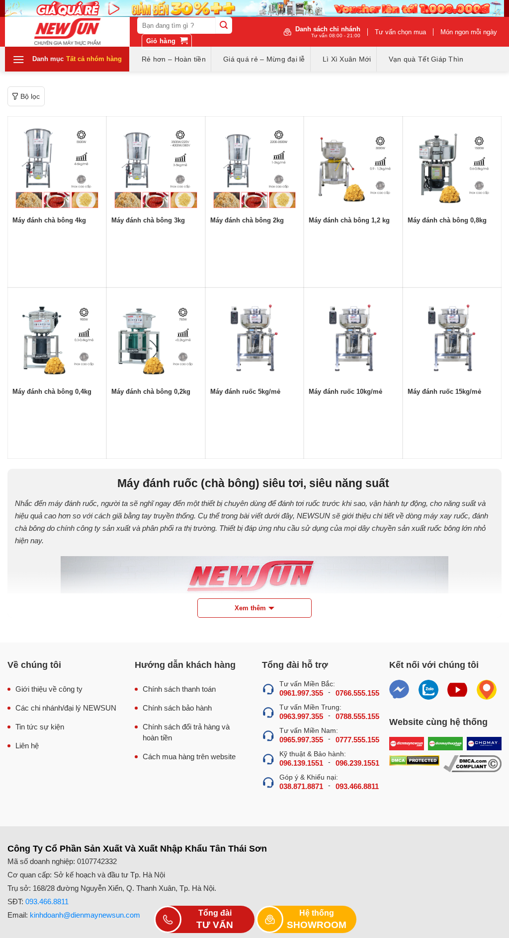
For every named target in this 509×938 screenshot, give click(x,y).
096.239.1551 (357, 763)
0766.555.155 (357, 693)
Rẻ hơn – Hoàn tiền (174, 59)
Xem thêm (250, 608)
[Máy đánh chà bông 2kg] (254, 165)
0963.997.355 (301, 716)
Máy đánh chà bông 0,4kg (51, 391)
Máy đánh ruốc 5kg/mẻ (245, 391)
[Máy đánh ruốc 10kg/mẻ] (353, 336)
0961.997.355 (301, 693)
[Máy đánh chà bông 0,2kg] (155, 336)
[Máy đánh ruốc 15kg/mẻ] (452, 336)
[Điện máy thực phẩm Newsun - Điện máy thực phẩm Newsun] (67, 32)
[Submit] (223, 25)
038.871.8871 (301, 786)
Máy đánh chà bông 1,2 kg (349, 220)
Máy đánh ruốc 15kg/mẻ (444, 391)
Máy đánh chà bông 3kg (148, 220)
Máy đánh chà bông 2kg (247, 220)
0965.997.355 (301, 739)
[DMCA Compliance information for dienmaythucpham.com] (472, 763)
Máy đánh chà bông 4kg (49, 220)
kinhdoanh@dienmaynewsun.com (85, 915)
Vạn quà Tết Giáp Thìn (426, 59)
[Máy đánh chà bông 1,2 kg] (353, 165)
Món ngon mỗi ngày (468, 32)
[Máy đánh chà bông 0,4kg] (56, 336)
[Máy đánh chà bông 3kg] (155, 165)
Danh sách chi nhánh (327, 31)
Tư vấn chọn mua (400, 32)
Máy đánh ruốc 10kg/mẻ (345, 391)
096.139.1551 (301, 763)
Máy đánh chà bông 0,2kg (150, 391)
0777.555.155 (357, 739)
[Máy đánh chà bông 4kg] (56, 165)
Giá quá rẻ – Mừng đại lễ (264, 59)
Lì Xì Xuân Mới (347, 59)
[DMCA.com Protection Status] (414, 763)
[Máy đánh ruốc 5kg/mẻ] (254, 336)
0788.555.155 (357, 716)
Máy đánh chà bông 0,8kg (447, 220)
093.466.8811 (357, 786)
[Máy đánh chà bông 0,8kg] (452, 165)
